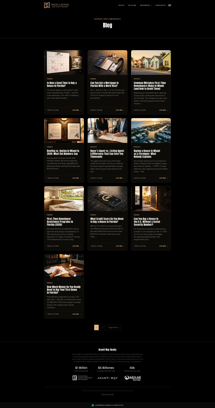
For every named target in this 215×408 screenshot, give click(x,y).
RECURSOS (145, 5)
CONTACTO (161, 5)
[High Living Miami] (56, 5)
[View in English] (169, 5)
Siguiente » (114, 327)
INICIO (121, 5)
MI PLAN (132, 5)
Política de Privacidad (107, 394)
